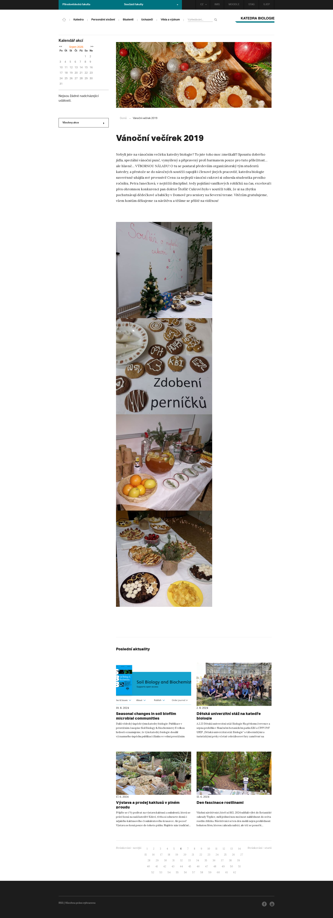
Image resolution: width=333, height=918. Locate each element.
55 (177, 872)
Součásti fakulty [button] (133, 4)
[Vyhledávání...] (216, 19)
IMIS (217, 4)
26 (233, 854)
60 (218, 872)
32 (181, 860)
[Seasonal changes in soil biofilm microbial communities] (153, 684)
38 (230, 860)
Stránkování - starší (260, 848)
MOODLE (234, 4)
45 (189, 866)
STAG (251, 4)
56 (185, 872)
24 (217, 854)
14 (239, 848)
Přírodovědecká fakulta (76, 4)
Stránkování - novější (128, 848)
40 (148, 866)
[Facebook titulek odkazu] (264, 904)
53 (161, 872)
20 (184, 854)
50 (231, 866)
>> (91, 46)
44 (181, 866)
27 (241, 854)
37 (222, 860)
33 (189, 860)
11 (216, 848)
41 (156, 866)
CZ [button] (202, 4)
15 (146, 854)
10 (209, 848)
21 (193, 854)
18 (169, 854)
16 (153, 854)
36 (214, 860)
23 (209, 854)
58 (201, 872)
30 (165, 860)
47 (206, 866)
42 (164, 866)
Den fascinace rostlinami (220, 802)
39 (238, 860)
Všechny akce (70, 123)
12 (224, 848)
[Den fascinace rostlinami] (234, 773)
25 (225, 854)
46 (198, 866)
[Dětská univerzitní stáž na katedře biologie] (234, 684)
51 (239, 866)
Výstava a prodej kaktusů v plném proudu (148, 804)
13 (231, 848)
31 (173, 860)
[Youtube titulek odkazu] (272, 904)
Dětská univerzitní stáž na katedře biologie (229, 716)
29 (157, 860)
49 (223, 866)
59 (210, 872)
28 (149, 860)
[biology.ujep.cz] (64, 19)
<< (60, 46)
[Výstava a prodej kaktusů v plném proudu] (153, 773)
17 (161, 854)
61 (226, 872)
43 (173, 866)
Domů (123, 118)
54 (169, 872)
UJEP (266, 4)
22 (200, 854)
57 (193, 872)
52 (152, 872)
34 (197, 860)
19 (177, 854)
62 (234, 872)
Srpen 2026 (76, 47)
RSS (61, 903)
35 (205, 860)
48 (214, 866)
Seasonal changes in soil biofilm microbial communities (146, 716)
